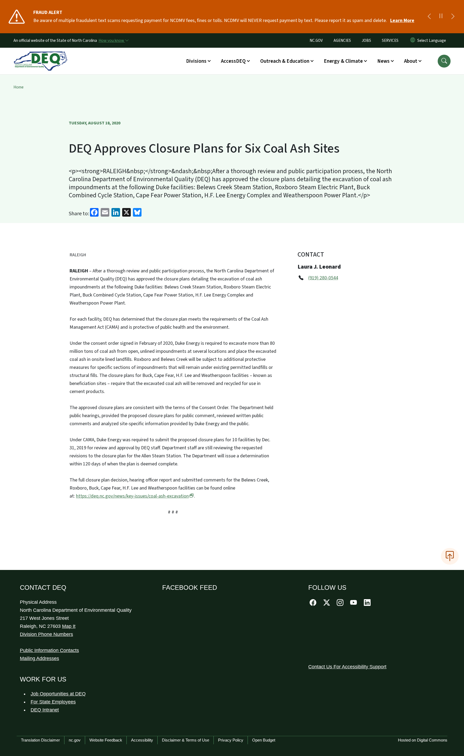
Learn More (402, 20)
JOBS (366, 40)
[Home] (40, 55)
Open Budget (263, 740)
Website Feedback (105, 740)
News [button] (383, 61)
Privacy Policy (230, 740)
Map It (68, 626)
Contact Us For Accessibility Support (347, 666)
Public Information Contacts (49, 650)
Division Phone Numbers (46, 634)
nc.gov (75, 740)
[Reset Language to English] (412, 40)
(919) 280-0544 (323, 278)
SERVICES (390, 40)
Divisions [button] (196, 61)
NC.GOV (316, 40)
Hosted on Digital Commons (422, 740)
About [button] (410, 61)
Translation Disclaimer (40, 740)
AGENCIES (342, 40)
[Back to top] (450, 556)
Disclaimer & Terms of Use (185, 740)
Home (18, 87)
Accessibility (142, 740)
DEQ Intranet (45, 710)
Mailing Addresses (39, 658)
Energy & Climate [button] (343, 61)
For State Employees (53, 702)
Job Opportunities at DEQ (58, 693)
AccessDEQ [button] (233, 61)
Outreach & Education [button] (284, 61)
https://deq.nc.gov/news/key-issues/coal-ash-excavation (132, 496)
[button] (444, 61)
